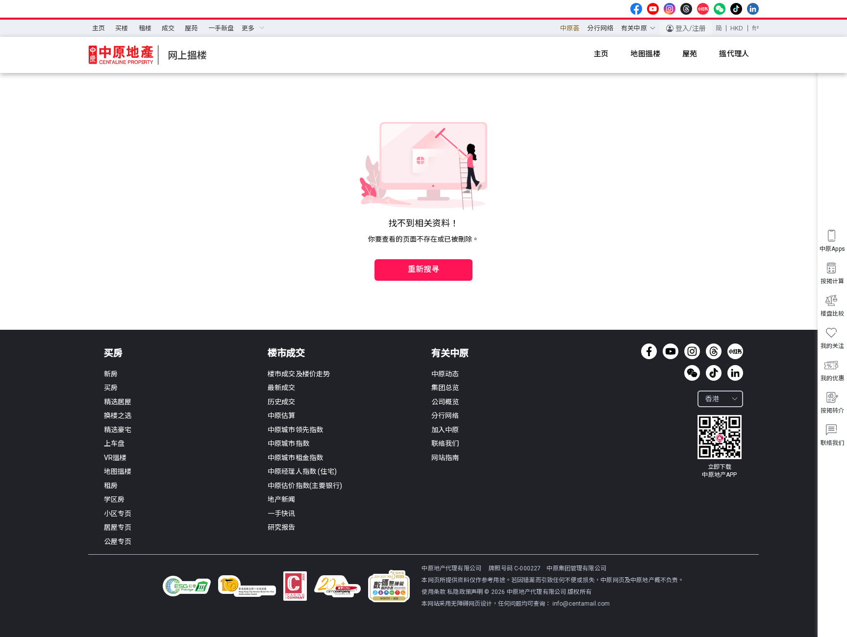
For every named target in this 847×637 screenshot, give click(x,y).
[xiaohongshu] (703, 9)
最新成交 (282, 388)
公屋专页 (118, 541)
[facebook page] (636, 9)
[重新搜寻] (423, 249)
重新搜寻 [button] (424, 269)
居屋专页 (118, 527)
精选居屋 (118, 402)
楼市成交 (286, 353)
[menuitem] (98, 28)
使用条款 (434, 591)
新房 (111, 374)
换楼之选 (118, 415)
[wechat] (719, 9)
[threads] (686, 9)
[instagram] (669, 9)
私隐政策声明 (465, 591)
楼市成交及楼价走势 (299, 374)
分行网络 (600, 28)
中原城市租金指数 (295, 458)
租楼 (145, 28)
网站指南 (445, 458)
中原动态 (445, 374)
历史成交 (282, 402)
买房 (113, 353)
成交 (168, 28)
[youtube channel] (653, 9)
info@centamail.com (581, 603)
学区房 (114, 499)
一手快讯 (282, 513)
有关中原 (450, 353)
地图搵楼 (118, 471)
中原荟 (569, 28)
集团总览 (445, 388)
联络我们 (445, 443)
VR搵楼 (115, 458)
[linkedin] (753, 9)
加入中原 (445, 430)
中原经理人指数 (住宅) (302, 471)
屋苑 (191, 28)
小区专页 (118, 513)
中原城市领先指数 (295, 430)
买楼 (121, 28)
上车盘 (114, 443)
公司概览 (445, 402)
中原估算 (282, 415)
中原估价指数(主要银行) (305, 486)
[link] (719, 447)
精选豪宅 (118, 430)
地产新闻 (282, 499)
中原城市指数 (288, 443)
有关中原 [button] (634, 28)
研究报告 (282, 527)
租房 (111, 486)
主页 (98, 28)
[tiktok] (736, 9)
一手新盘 (221, 28)
